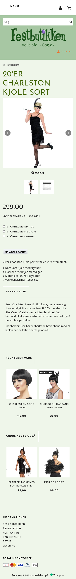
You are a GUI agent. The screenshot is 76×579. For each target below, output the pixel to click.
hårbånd (11, 316)
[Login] (60, 7)
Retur (7, 541)
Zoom (39, 173)
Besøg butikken (14, 524)
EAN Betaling (12, 537)
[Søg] (71, 22)
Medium (21, 231)
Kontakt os (11, 533)
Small (20, 226)
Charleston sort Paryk (21, 405)
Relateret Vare (19, 358)
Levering (9, 545)
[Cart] (69, 7)
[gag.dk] (38, 37)
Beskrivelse (16, 291)
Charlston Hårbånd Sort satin (54, 405)
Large (20, 236)
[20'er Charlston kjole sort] (38, 133)
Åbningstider (12, 528)
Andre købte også (21, 436)
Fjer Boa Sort (54, 482)
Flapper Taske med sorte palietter (22, 483)
